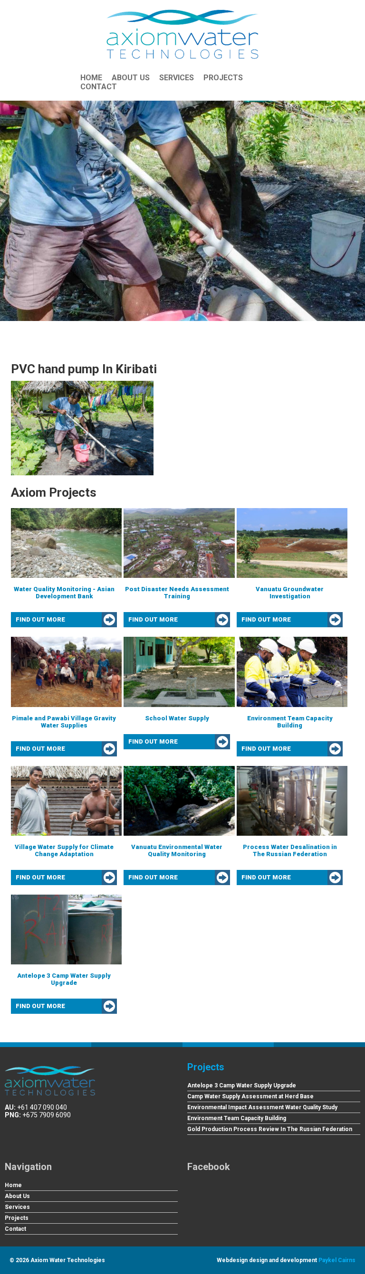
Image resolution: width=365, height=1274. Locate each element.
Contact (98, 86)
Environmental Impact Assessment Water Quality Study (262, 1107)
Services (176, 77)
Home (91, 77)
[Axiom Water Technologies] (182, 34)
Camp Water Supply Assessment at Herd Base (250, 1096)
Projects (223, 77)
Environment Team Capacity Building (236, 1118)
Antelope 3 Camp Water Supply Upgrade (241, 1085)
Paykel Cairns (336, 1260)
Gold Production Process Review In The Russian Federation (269, 1129)
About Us (131, 77)
